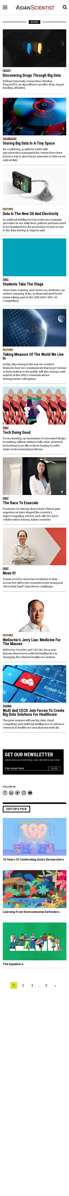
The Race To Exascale (20, 503)
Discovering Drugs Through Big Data (32, 75)
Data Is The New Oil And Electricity (31, 213)
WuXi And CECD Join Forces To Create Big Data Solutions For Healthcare (33, 712)
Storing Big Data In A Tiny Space (29, 143)
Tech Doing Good (17, 432)
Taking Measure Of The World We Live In (33, 356)
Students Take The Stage (23, 284)
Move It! (9, 573)
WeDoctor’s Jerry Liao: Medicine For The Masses (32, 642)
